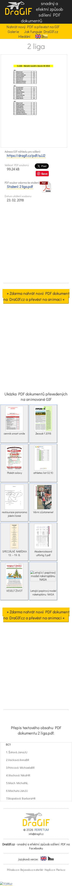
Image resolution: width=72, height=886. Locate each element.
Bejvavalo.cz (26, 870)
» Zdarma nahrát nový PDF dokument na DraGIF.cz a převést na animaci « (36, 296)
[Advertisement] (36, 244)
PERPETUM (42, 830)
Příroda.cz (12, 870)
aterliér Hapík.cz (45, 870)
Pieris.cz (60, 870)
